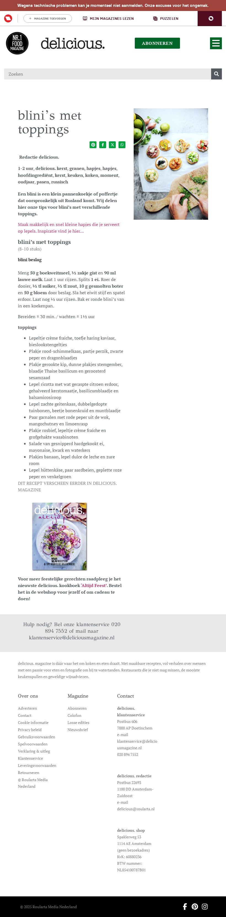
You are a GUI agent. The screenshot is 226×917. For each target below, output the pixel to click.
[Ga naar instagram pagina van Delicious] (203, 906)
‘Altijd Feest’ (94, 585)
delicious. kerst (51, 168)
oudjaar (26, 182)
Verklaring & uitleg (34, 751)
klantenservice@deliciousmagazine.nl (71, 637)
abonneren (157, 43)
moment (109, 175)
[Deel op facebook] (102, 144)
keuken (75, 175)
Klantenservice (30, 758)
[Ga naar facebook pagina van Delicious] (183, 906)
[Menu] (216, 43)
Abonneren (77, 708)
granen (76, 168)
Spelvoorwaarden (32, 744)
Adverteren (27, 708)
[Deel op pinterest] (93, 144)
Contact (24, 715)
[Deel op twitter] (112, 144)
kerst (60, 175)
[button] (210, 18)
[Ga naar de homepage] (17, 43)
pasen (43, 182)
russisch (59, 182)
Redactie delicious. (39, 157)
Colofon (74, 715)
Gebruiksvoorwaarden (36, 736)
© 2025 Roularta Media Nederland (48, 906)
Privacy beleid (30, 729)
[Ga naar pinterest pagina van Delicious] (193, 906)
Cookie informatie (33, 722)
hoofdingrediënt (35, 175)
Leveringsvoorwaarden (37, 765)
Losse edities (78, 722)
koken (91, 175)
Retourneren (28, 772)
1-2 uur (25, 168)
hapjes (93, 168)
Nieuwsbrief (78, 729)
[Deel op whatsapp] (122, 144)
